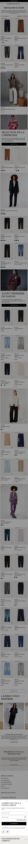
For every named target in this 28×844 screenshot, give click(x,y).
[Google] (3, 831)
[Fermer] (25, 801)
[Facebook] (7, 831)
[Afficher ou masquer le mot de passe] (25, 817)
